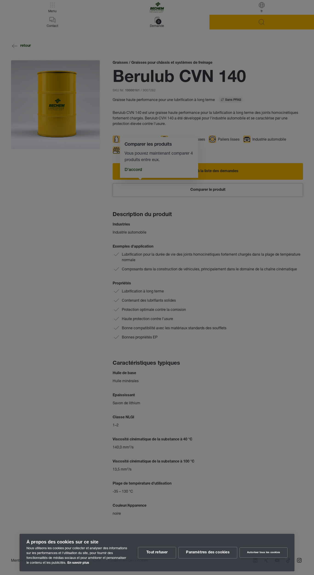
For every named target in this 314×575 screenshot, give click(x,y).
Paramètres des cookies (207, 553)
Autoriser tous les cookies (263, 552)
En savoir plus (78, 563)
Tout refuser (157, 553)
